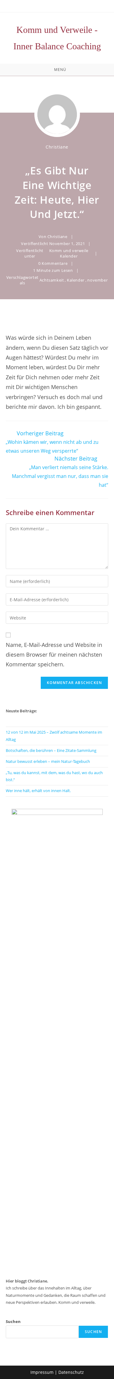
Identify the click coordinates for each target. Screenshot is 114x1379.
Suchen (13, 1321)
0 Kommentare (52, 263)
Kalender (76, 280)
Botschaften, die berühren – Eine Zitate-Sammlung (51, 750)
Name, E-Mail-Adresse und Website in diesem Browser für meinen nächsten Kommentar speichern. (54, 654)
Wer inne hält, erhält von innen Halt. (38, 790)
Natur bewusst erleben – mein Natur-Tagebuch (48, 761)
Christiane (57, 147)
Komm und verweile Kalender (68, 253)
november (97, 280)
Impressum (42, 1372)
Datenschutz (71, 1372)
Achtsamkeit (52, 280)
